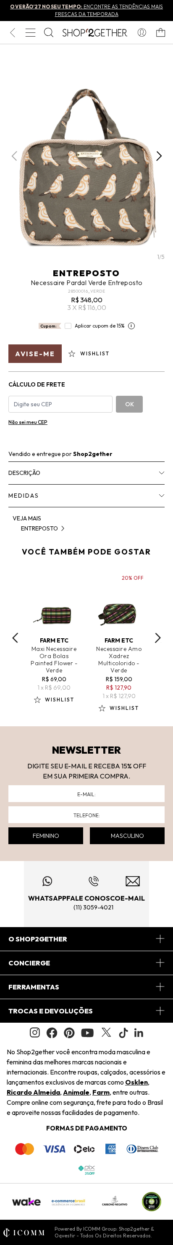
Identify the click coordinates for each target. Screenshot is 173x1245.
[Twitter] (106, 1033)
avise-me (35, 353)
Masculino (127, 836)
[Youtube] (87, 1032)
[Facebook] (52, 1032)
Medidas (23, 495)
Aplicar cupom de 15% (100, 326)
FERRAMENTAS (33, 987)
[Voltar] (12, 32)
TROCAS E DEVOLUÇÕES (50, 1011)
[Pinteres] (69, 1032)
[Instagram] (35, 1032)
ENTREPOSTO (86, 273)
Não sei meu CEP (27, 422)
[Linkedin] (139, 1032)
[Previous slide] (15, 638)
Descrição (24, 473)
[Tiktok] (123, 1032)
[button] (159, 156)
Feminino (46, 836)
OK (129, 404)
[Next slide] (158, 638)
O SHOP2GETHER (37, 939)
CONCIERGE (29, 963)
